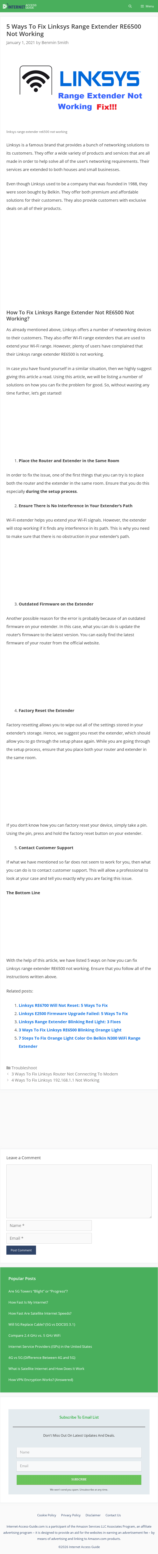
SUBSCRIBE (79, 1479)
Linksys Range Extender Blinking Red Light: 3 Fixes (70, 1021)
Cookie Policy (46, 1515)
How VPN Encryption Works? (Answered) (40, 1379)
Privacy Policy (71, 1515)
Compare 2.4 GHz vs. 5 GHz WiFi (34, 1335)
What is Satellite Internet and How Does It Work (46, 1368)
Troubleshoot (24, 1068)
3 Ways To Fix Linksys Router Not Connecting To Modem (65, 1074)
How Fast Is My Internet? (28, 1302)
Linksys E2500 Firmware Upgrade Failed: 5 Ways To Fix (73, 1013)
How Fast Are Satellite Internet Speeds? (39, 1313)
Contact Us (113, 1515)
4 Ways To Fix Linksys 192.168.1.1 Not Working (55, 1080)
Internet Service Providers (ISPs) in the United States (50, 1346)
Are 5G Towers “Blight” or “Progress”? (38, 1291)
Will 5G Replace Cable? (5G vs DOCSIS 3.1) (41, 1324)
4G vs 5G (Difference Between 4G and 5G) (41, 1357)
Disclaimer (93, 1515)
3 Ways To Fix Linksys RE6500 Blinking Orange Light (70, 1030)
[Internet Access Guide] (20, 6)
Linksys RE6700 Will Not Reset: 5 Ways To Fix (63, 1005)
